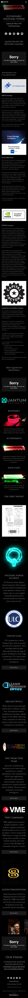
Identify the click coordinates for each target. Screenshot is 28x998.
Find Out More (14, 667)
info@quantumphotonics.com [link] (14, 987)
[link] (4, 2)
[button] (26, 2)
